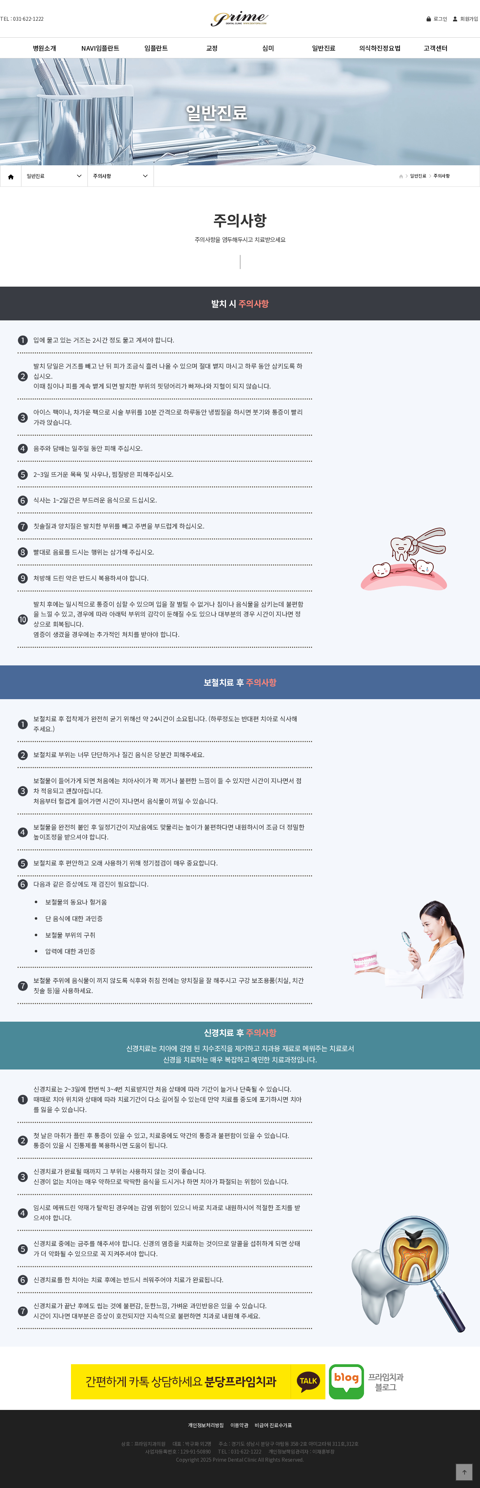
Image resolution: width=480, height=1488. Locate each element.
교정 (212, 47)
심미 (268, 47)
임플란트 (156, 47)
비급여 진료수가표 (273, 1425)
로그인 (439, 18)
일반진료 (324, 47)
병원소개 (44, 47)
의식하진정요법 (379, 47)
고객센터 (435, 47)
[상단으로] (464, 1472)
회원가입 (468, 18)
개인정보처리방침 (206, 1425)
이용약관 (239, 1425)
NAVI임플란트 (100, 47)
